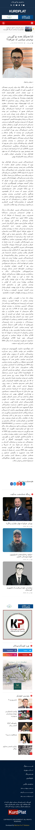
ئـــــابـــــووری (28, 770)
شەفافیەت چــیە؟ (11, 735)
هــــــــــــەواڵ (28, 766)
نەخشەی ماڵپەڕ (28, 784)
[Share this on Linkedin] (24, 483)
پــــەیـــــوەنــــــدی (27, 788)
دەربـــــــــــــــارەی (26, 792)
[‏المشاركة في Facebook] (11, 483)
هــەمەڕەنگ (29, 774)
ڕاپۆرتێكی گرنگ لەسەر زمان (12, 724)
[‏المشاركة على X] (14, 483)
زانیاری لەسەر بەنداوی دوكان (10, 748)
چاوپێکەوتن (29, 778)
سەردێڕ (33, 29)
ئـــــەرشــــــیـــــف (26, 796)
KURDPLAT (17, 11)
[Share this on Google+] (17, 483)
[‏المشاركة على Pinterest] (21, 483)
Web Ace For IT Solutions (21, 825)
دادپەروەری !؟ (12, 700)
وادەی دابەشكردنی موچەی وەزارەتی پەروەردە (11, 714)
